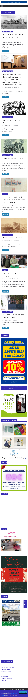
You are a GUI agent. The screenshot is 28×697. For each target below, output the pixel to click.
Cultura (10, 31)
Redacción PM (16, 40)
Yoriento (3, 674)
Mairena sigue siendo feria (12, 158)
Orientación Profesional (6, 669)
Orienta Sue (3, 665)
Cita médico (3, 680)
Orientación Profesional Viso (7, 671)
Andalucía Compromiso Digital (7, 667)
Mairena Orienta (4, 676)
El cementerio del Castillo (12, 238)
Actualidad (5, 31)
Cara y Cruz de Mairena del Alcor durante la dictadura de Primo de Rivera (13, 199)
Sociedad (11, 71)
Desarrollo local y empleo (6, 678)
